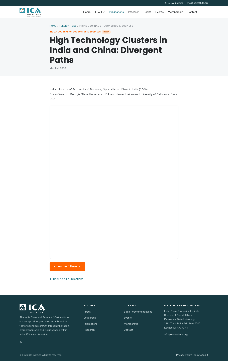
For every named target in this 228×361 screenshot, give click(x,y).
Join (203, 12)
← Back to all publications (66, 279)
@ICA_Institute (175, 3)
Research (133, 12)
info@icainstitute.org (197, 3)
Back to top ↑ (201, 355)
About (98, 12)
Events (159, 12)
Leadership (90, 317)
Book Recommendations (138, 311)
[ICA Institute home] (30, 12)
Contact (192, 12)
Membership (175, 12)
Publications (116, 12)
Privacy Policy (184, 355)
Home (86, 12)
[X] (21, 342)
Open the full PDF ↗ (67, 266)
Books (147, 12)
